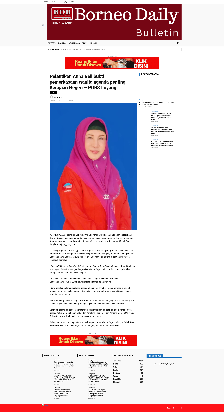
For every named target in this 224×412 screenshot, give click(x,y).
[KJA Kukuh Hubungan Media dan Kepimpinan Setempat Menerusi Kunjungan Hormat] (144, 144)
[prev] (176, 49)
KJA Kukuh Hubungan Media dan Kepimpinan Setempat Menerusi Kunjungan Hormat (162, 143)
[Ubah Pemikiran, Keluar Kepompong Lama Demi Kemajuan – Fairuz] (156, 88)
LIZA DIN (60, 97)
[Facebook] (177, 1)
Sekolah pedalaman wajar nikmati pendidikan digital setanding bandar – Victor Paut (161, 116)
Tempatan (142, 100)
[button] (178, 43)
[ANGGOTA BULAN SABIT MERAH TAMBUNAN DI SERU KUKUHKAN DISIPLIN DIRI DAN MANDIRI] (144, 130)
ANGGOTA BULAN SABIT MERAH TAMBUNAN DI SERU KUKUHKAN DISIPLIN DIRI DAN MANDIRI (162, 130)
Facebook (170, 408)
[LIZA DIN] (52, 97)
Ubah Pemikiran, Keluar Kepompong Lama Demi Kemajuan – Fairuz (83, 49)
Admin (141, 107)
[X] (180, 1)
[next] (180, 49)
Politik (53, 92)
